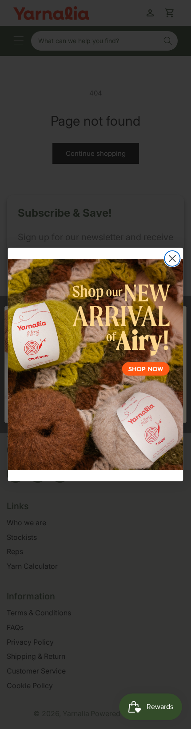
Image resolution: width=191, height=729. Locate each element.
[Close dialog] (172, 258)
